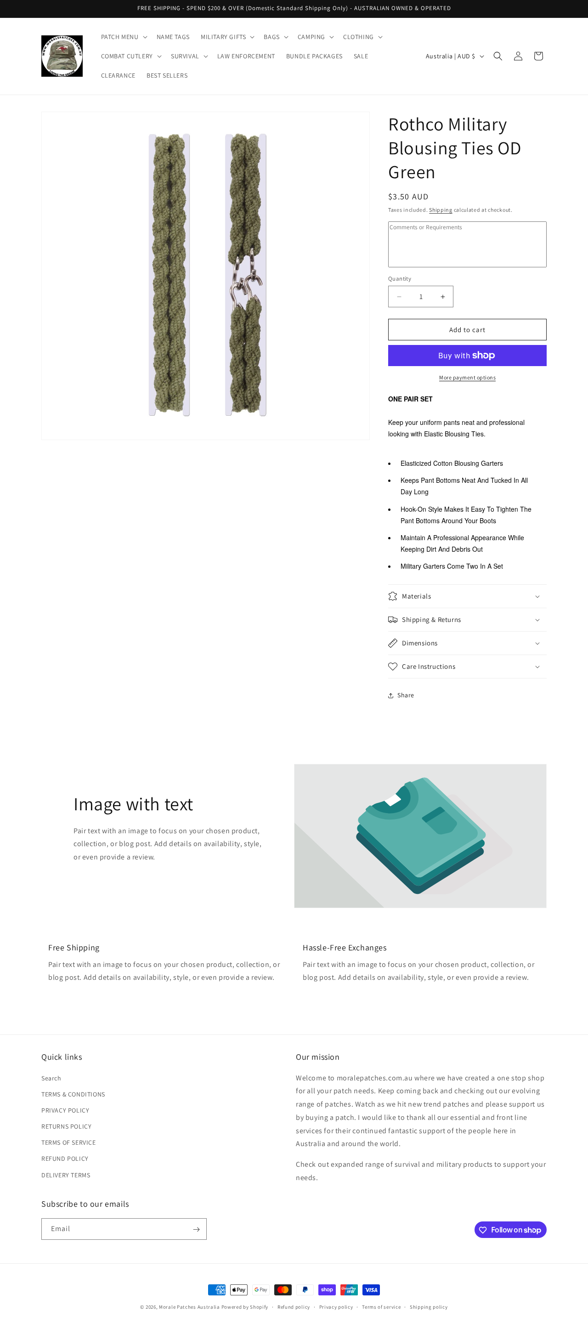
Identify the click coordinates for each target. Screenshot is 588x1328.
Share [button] (405, 695)
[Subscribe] (196, 1229)
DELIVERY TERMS (65, 1175)
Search (51, 1078)
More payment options (467, 377)
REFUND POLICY (65, 1159)
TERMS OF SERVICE (68, 1143)
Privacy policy (336, 1306)
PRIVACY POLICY (65, 1110)
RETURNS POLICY (66, 1126)
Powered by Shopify (245, 1307)
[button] (123, 36)
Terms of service (381, 1306)
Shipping (440, 209)
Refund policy (293, 1306)
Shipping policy (429, 1306)
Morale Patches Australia (189, 1307)
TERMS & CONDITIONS (73, 1094)
